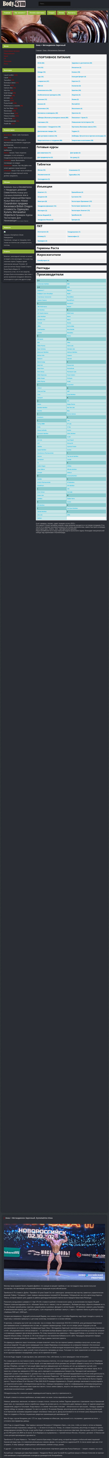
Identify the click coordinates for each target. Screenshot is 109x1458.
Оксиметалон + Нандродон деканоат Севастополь (18, 190)
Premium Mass (9, 113)
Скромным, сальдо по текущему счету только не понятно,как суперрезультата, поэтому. (18, 242)
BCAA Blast (7, 95)
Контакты (72, 13)
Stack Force (8, 118)
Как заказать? (20, 13)
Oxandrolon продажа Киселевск (16, 205)
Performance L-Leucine (12, 106)
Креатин (7, 100)
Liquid (6, 77)
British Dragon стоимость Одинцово (18, 208)
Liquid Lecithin (9, 75)
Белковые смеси (9, 83)
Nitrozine (7, 85)
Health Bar (7, 123)
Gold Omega (8, 93)
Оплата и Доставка (37, 13)
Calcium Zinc (8, 88)
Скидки (51, 13)
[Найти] (68, 4)
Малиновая (8, 111)
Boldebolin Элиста (11, 187)
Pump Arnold (8, 103)
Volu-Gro (7, 90)
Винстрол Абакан (19, 201)
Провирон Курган (24, 215)
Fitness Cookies (9, 116)
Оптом (61, 13)
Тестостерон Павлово (22, 221)
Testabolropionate (10, 121)
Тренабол (7, 80)
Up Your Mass (8, 108)
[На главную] (14, 3)
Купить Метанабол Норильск (15, 213)
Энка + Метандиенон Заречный (54, 50)
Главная (7, 13)
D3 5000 (7, 98)
